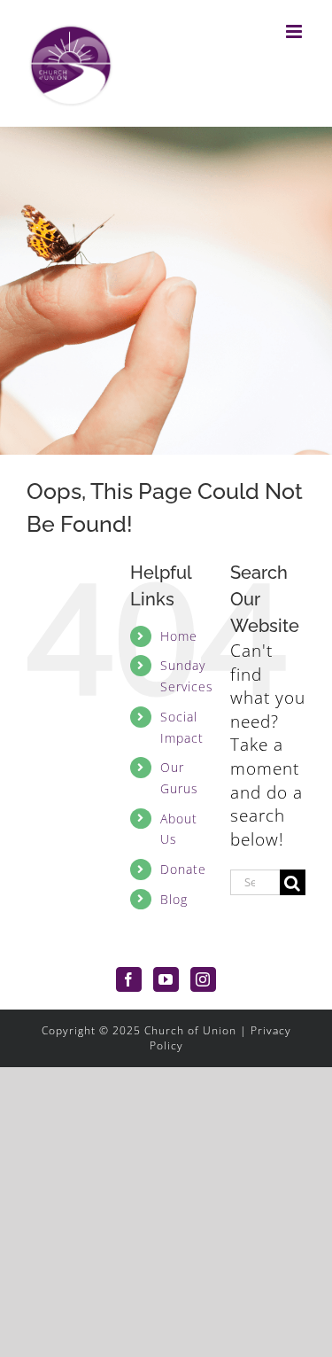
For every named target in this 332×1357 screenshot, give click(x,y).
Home (178, 636)
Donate (183, 869)
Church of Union (190, 1030)
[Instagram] (203, 979)
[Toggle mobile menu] (295, 31)
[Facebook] (129, 979)
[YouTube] (166, 979)
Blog (174, 899)
